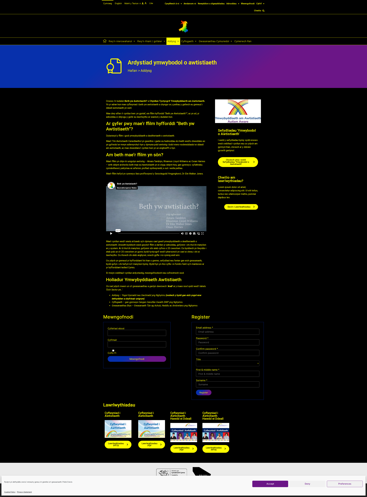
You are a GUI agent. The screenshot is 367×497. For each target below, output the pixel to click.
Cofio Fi (112, 352)
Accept (270, 484)
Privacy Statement (24, 492)
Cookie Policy (9, 492)
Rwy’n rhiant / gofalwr (149, 41)
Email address (204, 327)
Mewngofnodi (248, 3)
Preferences (344, 484)
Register (203, 392)
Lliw (151, 3)
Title (198, 359)
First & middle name (207, 370)
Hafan (132, 71)
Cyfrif (259, 3)
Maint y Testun (135, 3)
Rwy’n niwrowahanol (120, 41)
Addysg (171, 41)
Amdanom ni (190, 3)
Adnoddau (231, 3)
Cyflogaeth (187, 41)
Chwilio (257, 10)
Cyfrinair (112, 340)
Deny (307, 484)
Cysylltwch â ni (172, 3)
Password (202, 338)
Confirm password (207, 349)
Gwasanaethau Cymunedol (214, 41)
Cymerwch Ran (242, 41)
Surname (201, 380)
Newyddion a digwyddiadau (211, 3)
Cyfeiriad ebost (116, 328)
